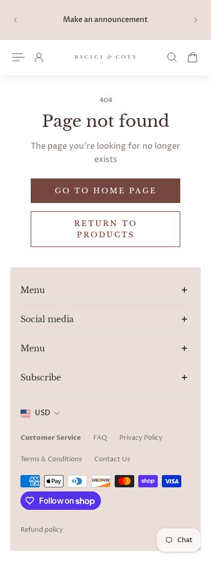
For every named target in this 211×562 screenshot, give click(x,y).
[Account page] (39, 57)
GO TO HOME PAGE (106, 190)
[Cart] (192, 57)
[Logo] (105, 57)
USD (42, 413)
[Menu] (18, 57)
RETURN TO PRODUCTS (105, 229)
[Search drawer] (172, 57)
